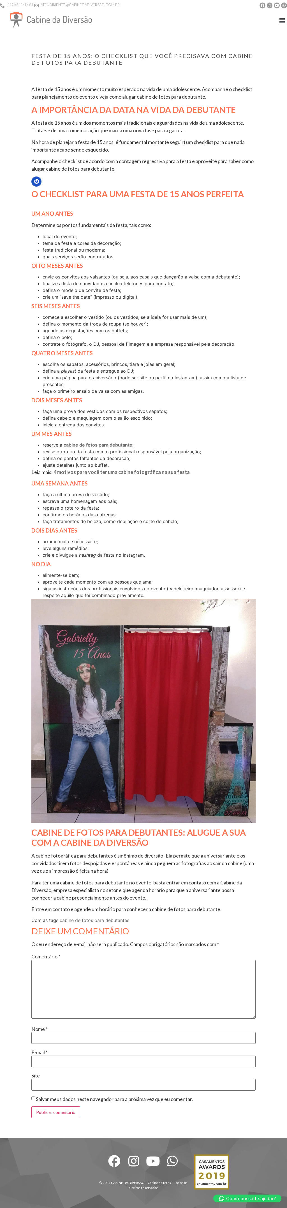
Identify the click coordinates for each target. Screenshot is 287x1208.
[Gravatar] (36, 181)
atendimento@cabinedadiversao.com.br (80, 5)
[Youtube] (277, 5)
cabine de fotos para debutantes (94, 920)
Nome (39, 1029)
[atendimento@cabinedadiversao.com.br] (36, 5)
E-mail (39, 1052)
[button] (282, 20)
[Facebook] (262, 5)
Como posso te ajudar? (251, 1198)
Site (35, 1075)
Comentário (45, 956)
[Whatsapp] (284, 5)
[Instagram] (270, 5)
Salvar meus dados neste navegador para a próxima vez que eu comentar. (114, 1099)
